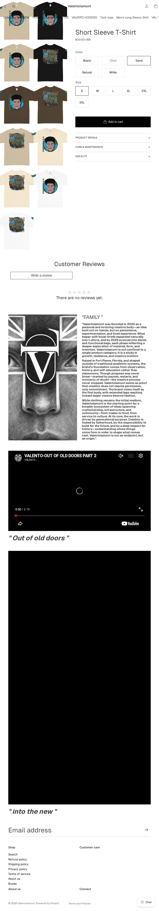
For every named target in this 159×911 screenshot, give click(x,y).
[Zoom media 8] (50, 147)
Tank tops (106, 17)
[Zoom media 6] (50, 105)
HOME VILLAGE (43, 17)
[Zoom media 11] (17, 231)
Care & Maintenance (89, 147)
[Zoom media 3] (17, 63)
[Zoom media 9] (17, 189)
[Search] (13, 6)
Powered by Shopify (47, 903)
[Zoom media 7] (17, 147)
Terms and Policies (79, 903)
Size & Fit (81, 156)
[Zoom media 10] (50, 189)
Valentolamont (26, 903)
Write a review (41, 275)
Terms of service (19, 874)
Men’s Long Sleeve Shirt (132, 17)
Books (12, 883)
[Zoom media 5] (17, 105)
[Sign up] (146, 830)
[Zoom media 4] (50, 63)
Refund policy (17, 859)
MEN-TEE (62, 17)
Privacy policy (17, 869)
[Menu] (5, 6)
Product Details (86, 137)
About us (14, 879)
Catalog (8, 17)
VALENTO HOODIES (84, 17)
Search (13, 854)
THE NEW (23, 17)
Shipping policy (18, 864)
